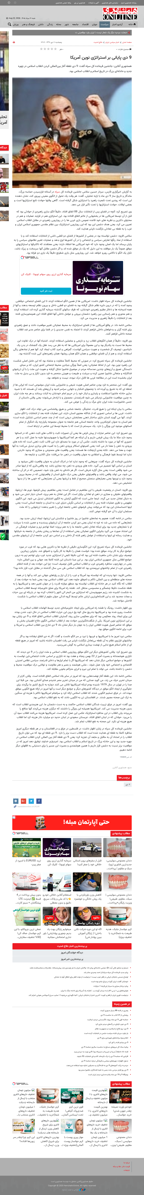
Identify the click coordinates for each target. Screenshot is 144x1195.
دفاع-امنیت (98, 42)
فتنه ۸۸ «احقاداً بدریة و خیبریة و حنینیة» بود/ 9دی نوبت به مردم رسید (101, 1051)
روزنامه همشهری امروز (128, 3)
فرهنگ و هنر (28, 25)
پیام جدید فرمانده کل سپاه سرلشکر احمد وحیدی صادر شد (106, 972)
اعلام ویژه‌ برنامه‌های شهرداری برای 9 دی (112, 1038)
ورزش (15, 25)
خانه (131, 25)
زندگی (50, 25)
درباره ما (127, 1162)
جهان (94, 25)
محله (58, 25)
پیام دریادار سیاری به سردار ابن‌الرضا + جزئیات (110, 986)
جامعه (75, 25)
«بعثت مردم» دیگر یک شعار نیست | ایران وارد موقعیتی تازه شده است (95, 32)
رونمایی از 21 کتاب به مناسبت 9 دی (114, 1015)
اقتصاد (85, 25)
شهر (67, 25)
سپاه (57, 192)
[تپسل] (22, 257)
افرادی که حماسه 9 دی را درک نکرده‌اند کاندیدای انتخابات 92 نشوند (102, 1056)
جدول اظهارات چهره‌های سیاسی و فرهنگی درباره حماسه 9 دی (104, 1061)
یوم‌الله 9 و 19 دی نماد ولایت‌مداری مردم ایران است (108, 1074)
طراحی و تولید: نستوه (70, 1189)
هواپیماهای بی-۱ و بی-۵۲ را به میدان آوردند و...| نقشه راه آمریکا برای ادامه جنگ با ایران (94, 990)
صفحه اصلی (127, 42)
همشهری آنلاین (118, 13)
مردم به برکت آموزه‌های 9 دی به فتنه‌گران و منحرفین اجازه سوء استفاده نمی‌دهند (97, 1065)
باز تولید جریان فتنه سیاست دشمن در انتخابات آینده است (106, 1033)
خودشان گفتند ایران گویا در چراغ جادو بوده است (109, 981)
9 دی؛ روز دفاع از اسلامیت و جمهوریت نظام (111, 1028)
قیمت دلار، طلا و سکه (121, 1166)
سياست (105, 25)
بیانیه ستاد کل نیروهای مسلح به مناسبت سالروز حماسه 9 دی (104, 1047)
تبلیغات (127, 1170)
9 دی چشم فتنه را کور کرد (118, 1042)
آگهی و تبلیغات (93, 3)
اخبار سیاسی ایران (112, 42)
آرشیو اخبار (117, 25)
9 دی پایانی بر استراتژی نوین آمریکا (101, 57)
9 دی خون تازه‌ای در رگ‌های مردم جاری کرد (112, 1024)
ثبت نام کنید (46, 291)
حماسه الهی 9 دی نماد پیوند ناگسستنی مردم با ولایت (107, 1019)
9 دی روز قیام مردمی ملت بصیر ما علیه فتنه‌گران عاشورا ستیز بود (103, 1070)
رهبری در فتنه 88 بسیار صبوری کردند (114, 1010)
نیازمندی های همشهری (110, 3)
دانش (41, 25)
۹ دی (128, 784)
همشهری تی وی (79, 3)
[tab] (72, 946)
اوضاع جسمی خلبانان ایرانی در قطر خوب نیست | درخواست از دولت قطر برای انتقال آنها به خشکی (91, 977)
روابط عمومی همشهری (63, 3)
